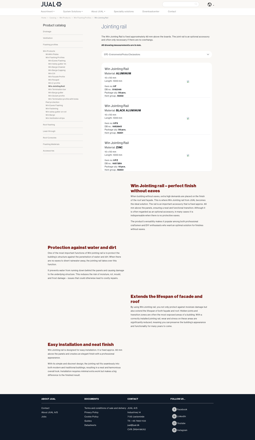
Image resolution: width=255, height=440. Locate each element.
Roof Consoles (49, 138)
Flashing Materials (51, 144)
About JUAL (97, 11)
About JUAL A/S (49, 412)
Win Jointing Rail (56, 86)
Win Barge (50, 115)
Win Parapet (53, 80)
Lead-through (49, 131)
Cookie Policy (91, 416)
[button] (211, 5)
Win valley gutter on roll (56, 112)
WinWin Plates (52, 54)
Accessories (48, 151)
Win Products (65, 18)
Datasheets (90, 425)
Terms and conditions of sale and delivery (105, 408)
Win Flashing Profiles (82, 18)
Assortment (47, 11)
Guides (88, 421)
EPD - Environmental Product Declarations (122, 54)
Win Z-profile (54, 83)
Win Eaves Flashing (57, 60)
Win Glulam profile (56, 96)
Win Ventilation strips (55, 118)
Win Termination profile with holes (63, 99)
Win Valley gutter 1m (57, 64)
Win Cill (51, 73)
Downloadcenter (151, 11)
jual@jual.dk (133, 425)
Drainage (47, 31)
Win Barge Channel (56, 67)
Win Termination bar (57, 89)
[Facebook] (174, 409)
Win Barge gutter (55, 92)
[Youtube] (174, 423)
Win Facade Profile (56, 76)
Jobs (43, 416)
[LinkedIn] (174, 416)
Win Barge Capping (57, 70)
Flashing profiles (50, 44)
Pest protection (52, 102)
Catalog (53, 18)
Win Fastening (52, 108)
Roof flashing (49, 124)
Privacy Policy (91, 412)
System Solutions (72, 11)
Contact (172, 11)
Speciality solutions (124, 11)
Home (43, 18)
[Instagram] (174, 430)
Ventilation (48, 38)
